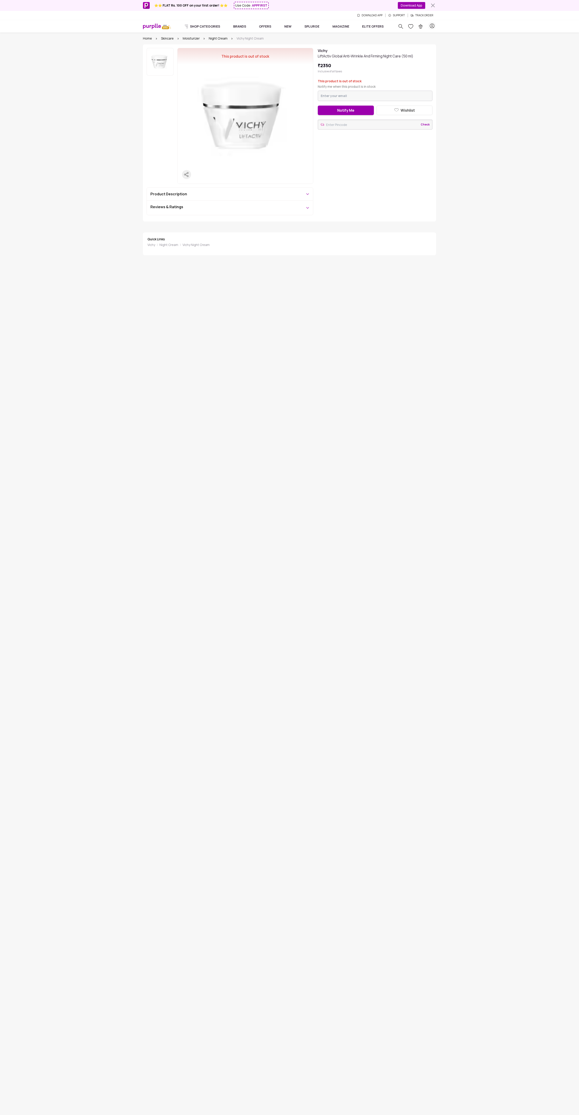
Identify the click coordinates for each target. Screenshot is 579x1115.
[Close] (433, 5)
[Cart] (420, 26)
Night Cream (218, 38)
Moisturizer (191, 38)
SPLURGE (311, 26)
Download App (411, 5)
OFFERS (265, 26)
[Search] (400, 26)
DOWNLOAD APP (372, 15)
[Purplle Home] (152, 26)
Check (425, 124)
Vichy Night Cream (196, 245)
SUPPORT (399, 15)
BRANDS (239, 26)
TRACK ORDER (424, 15)
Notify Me (345, 110)
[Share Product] (186, 174)
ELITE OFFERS (373, 26)
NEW (288, 26)
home (147, 38)
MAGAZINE (340, 26)
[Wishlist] (410, 26)
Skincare (167, 38)
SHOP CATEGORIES (205, 26)
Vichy (151, 245)
